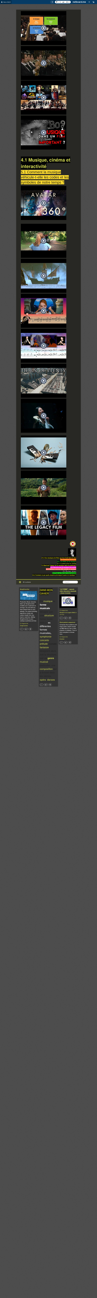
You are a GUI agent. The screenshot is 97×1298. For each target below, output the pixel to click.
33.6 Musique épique (69, 571)
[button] (93, 2)
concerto (44, 640)
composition (46, 668)
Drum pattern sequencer (67, 622)
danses (51, 679)
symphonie (45, 636)
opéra (43, 679)
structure (49, 615)
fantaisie (44, 647)
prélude (44, 643)
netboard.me (79, 2)
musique (47, 601)
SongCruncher (24, 589)
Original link (25, 623)
